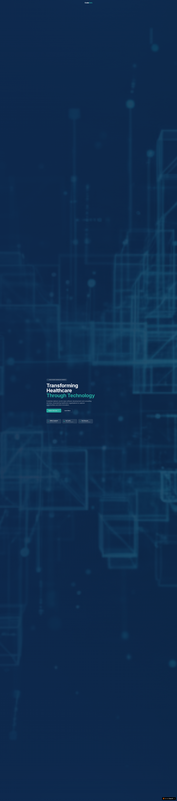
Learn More (67, 410)
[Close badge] (174, 798)
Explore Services (53, 410)
